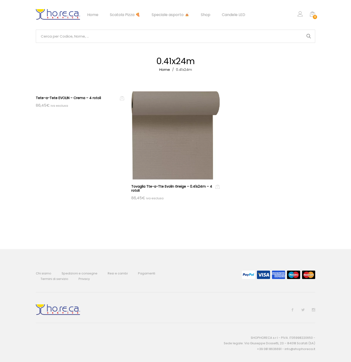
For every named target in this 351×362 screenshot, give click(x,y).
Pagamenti (146, 273)
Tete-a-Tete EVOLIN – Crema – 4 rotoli (68, 97)
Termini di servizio (54, 279)
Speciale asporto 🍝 (170, 15)
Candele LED (233, 15)
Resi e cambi (118, 273)
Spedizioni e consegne (79, 273)
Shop (205, 15)
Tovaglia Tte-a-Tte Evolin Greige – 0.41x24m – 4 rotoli (171, 188)
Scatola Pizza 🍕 (125, 15)
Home (92, 15)
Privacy (84, 279)
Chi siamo (43, 273)
